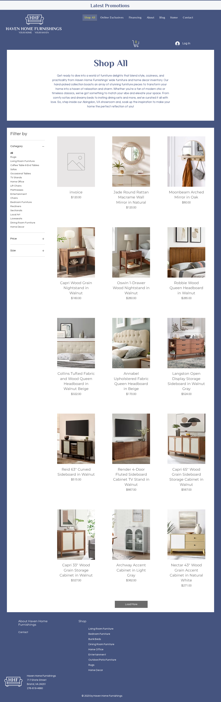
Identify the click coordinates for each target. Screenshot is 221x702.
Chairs (14, 198)
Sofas (13, 169)
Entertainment (18, 194)
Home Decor (17, 227)
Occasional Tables (20, 173)
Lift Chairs (15, 186)
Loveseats (16, 218)
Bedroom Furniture (21, 202)
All (11, 153)
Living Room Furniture (22, 161)
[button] (136, 43)
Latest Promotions (110, 5)
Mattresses (16, 190)
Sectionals (16, 210)
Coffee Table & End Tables (24, 165)
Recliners (15, 206)
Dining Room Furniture (22, 223)
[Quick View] (76, 161)
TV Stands (16, 177)
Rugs (13, 157)
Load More (131, 604)
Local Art (15, 214)
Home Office (17, 181)
